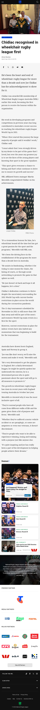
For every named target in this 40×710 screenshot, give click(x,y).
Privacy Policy (24, 694)
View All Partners (20, 665)
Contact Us (19, 699)
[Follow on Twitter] (33, 673)
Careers (9, 699)
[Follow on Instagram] (37, 673)
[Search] (37, 2)
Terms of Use (15, 694)
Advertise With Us (28, 699)
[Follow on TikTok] (26, 673)
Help (14, 699)
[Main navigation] (3, 2)
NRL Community (7, 37)
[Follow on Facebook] (30, 673)
